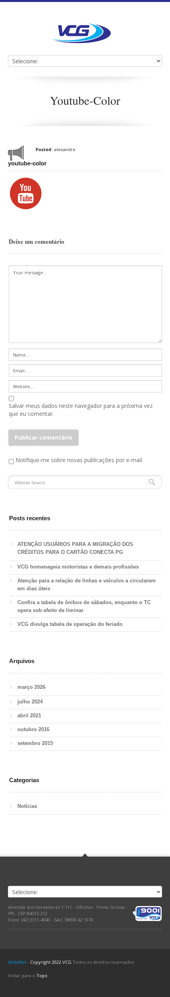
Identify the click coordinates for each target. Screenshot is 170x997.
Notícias (27, 806)
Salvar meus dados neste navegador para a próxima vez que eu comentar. (81, 409)
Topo (41, 975)
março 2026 (31, 687)
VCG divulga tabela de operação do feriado (70, 624)
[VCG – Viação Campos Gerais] (81, 33)
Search (152, 482)
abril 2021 (29, 715)
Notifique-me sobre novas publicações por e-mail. (79, 460)
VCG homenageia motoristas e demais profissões (79, 567)
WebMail (17, 962)
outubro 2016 (33, 729)
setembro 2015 (35, 743)
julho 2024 (30, 702)
